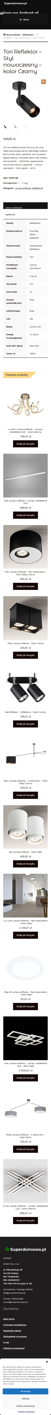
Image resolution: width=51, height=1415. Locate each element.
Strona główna (13, 34)
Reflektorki (28, 34)
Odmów (25, 1398)
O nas (6, 1342)
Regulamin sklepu (12, 1330)
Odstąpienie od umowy (15, 1336)
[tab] (25, 205)
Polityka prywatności (26, 1412)
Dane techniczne (13, 207)
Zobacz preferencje (25, 1406)
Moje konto (9, 1319)
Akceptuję (25, 1391)
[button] (47, 1361)
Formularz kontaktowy (14, 1325)
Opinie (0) (10, 214)
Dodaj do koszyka (25, 443)
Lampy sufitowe (23, 188)
